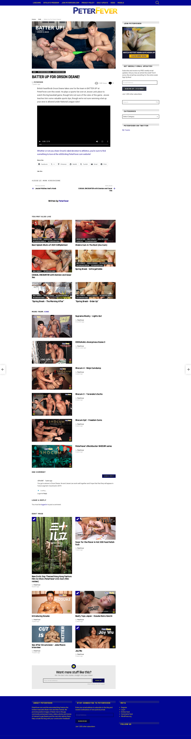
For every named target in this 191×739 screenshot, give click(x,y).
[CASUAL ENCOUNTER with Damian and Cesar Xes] (52, 261)
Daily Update (102, 2)
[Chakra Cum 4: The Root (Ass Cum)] (95, 231)
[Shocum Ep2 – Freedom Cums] (52, 430)
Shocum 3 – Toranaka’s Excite (88, 394)
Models (121, 2)
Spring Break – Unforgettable (88, 269)
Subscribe (82, 721)
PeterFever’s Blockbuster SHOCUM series (93, 446)
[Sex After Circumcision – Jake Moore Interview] (52, 634)
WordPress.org (126, 716)
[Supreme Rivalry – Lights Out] (52, 326)
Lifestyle (79, 241)
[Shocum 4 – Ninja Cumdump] (52, 378)
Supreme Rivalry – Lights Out (88, 316)
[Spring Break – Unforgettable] (95, 258)
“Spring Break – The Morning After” (48, 301)
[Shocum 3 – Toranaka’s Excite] (52, 404)
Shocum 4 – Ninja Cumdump (88, 368)
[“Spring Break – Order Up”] (95, 290)
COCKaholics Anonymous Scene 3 (90, 342)
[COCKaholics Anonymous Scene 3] (52, 352)
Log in (123, 710)
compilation (48, 239)
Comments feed (127, 714)
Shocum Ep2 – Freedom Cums (88, 420)
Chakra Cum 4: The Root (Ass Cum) (91, 245)
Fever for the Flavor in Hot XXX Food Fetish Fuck (94, 543)
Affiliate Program (51, 2)
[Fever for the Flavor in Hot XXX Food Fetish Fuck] (95, 528)
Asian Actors (37, 239)
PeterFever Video (53, 241)
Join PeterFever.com (70, 2)
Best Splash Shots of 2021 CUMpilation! (50, 245)
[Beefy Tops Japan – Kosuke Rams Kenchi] (95, 602)
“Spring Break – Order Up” (86, 301)
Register (124, 707)
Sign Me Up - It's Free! (134, 89)
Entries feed (125, 712)
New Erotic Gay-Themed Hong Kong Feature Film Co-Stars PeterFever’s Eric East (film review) (52, 579)
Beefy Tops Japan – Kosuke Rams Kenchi (93, 616)
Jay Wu (78, 650)
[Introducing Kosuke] (52, 602)
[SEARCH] (157, 3)
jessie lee (37, 181)
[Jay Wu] (95, 637)
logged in (44, 504)
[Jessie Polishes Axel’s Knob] (2, 369)
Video (113, 2)
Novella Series (92, 263)
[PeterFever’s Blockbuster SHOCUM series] (52, 456)
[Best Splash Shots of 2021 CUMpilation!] (52, 231)
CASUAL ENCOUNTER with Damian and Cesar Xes (51, 276)
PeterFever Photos (82, 265)
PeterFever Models (39, 241)
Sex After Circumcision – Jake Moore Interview (48, 646)
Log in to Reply (42, 493)
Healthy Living (103, 239)
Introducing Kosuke (41, 616)
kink (45, 181)
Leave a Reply (109, 476)
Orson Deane (54, 181)
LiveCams (37, 2)
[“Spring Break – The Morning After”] (52, 290)
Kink (46, 311)
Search (157, 102)
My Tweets (126, 130)
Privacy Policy (88, 2)
